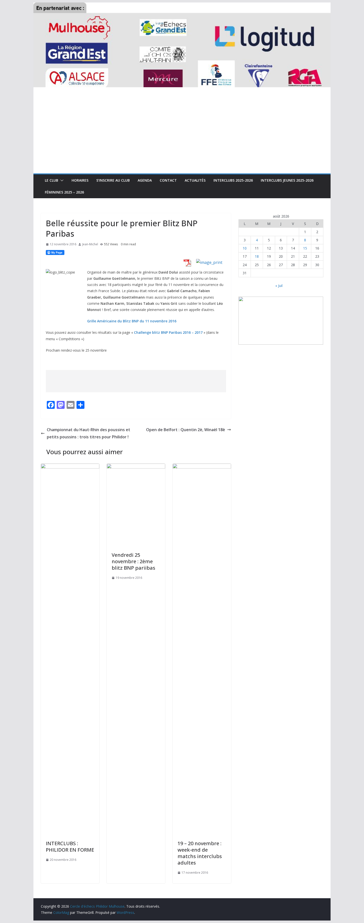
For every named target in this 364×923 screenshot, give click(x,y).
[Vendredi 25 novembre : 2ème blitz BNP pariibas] (136, 467)
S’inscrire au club (113, 180)
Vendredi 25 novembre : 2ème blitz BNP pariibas (133, 561)
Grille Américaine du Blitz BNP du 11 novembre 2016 (131, 321)
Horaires (80, 180)
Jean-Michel (90, 244)
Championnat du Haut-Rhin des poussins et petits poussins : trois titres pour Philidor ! (88, 433)
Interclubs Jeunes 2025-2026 (287, 180)
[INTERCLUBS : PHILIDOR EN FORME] (70, 467)
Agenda (145, 180)
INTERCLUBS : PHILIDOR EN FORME (70, 846)
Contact (168, 180)
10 (245, 248)
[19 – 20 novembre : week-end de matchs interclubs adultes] (202, 467)
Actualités (195, 180)
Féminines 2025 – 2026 (64, 192)
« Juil (279, 285)
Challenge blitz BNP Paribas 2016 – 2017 (168, 332)
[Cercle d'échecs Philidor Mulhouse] (182, 6)
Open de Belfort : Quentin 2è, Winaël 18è (185, 429)
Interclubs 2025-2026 (233, 180)
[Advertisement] (182, 136)
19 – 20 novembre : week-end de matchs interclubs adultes (200, 853)
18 (257, 256)
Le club (51, 180)
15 (305, 248)
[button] (61, 180)
